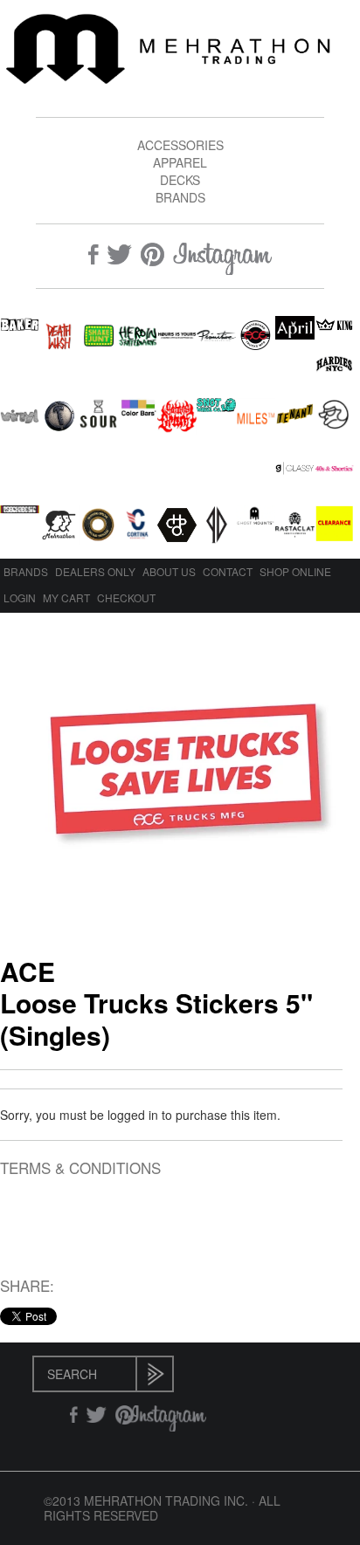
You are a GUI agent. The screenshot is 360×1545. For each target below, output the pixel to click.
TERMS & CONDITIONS (80, 1168)
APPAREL (180, 162)
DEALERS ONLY (95, 571)
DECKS (180, 180)
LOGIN (19, 597)
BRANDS (180, 197)
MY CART (66, 597)
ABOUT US (169, 571)
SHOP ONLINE (295, 571)
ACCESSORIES (180, 145)
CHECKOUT (126, 597)
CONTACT (228, 571)
